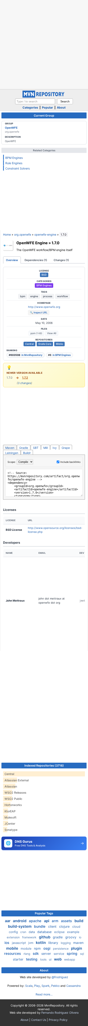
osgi (47, 948)
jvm (31, 943)
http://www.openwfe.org (44, 306)
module (26, 948)
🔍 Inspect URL (38, 312)
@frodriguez (60, 977)
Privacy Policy (58, 1019)
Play (37, 985)
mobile (12, 948)
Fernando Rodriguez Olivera (60, 1012)
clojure (65, 926)
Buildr (27, 453)
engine (34, 296)
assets (67, 921)
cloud (76, 927)
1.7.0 (56, 243)
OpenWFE (11, 127)
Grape (66, 447)
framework (29, 937)
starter (18, 959)
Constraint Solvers (17, 168)
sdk (36, 953)
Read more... (44, 994)
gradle (58, 937)
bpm (22, 296)
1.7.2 (25, 377)
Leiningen (11, 453)
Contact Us (38, 1019)
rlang (27, 953)
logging (66, 943)
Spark (46, 985)
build (78, 921)
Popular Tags (44, 913)
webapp (69, 959)
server (46, 953)
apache (35, 921)
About (61, 107)
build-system (20, 926)
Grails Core (44, 343)
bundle (40, 926)
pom (36, 333)
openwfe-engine (45, 234)
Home (7, 234)
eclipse (59, 932)
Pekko (55, 985)
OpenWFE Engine (32, 243)
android (20, 921)
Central (29, 343)
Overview (12, 260)
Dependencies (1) (36, 260)
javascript (19, 943)
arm (55, 921)
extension (13, 937)
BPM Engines (14, 157)
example (73, 932)
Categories (30, 107)
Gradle (23, 447)
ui (50, 959)
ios (7, 943)
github (45, 937)
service (59, 954)
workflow (62, 296)
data (32, 932)
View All (51, 333)
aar (8, 921)
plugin (76, 948)
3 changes (24, 383)
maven (78, 943)
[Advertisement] (44, 44)
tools (43, 959)
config (14, 932)
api (47, 921)
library (53, 943)
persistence (61, 948)
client (53, 926)
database (45, 932)
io (80, 937)
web (58, 959)
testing (32, 959)
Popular (47, 107)
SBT (35, 447)
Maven (9, 447)
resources (13, 953)
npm (38, 948)
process (47, 296)
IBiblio (59, 343)
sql (82, 953)
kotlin (41, 942)
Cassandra (73, 985)
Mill (45, 447)
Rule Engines (13, 163)
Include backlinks (70, 461)
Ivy (55, 447)
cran (23, 932)
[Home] (44, 96)
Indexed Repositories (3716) (44, 765)
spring (72, 953)
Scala (29, 985)
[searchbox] (35, 101)
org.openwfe (22, 234)
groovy (71, 937)
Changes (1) (61, 260)
